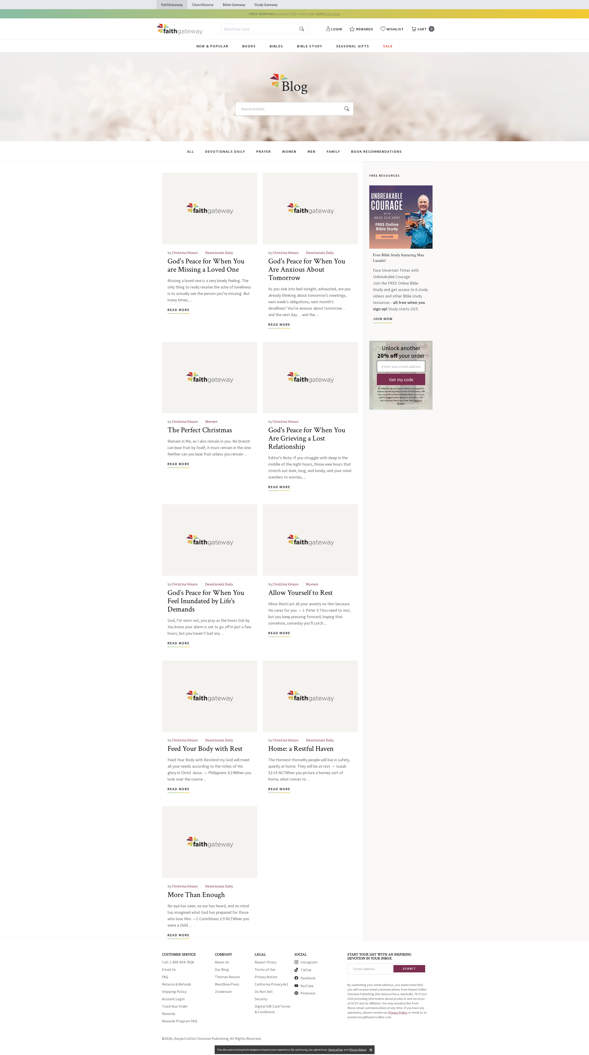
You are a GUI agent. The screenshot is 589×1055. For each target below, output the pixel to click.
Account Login (173, 999)
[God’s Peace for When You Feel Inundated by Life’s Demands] (209, 540)
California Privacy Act (271, 984)
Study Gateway (265, 4)
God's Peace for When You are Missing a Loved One (205, 265)
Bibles (276, 46)
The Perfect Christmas (199, 430)
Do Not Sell (264, 991)
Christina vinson (185, 252)
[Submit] (302, 29)
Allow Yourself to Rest (300, 592)
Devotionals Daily (225, 151)
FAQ (165, 976)
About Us (222, 962)
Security (261, 999)
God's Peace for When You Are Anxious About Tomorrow (306, 269)
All (190, 151)
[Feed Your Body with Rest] (209, 696)
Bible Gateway (234, 4)
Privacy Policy (397, 1012)
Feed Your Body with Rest (205, 748)
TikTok (305, 970)
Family (333, 151)
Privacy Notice (266, 976)
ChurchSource (203, 4)
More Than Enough (196, 894)
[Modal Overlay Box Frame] (401, 375)
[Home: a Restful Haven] (310, 696)
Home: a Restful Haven (301, 748)
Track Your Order (175, 1006)
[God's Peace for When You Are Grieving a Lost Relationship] (310, 377)
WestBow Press (227, 984)
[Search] (347, 108)
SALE (388, 46)
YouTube (307, 985)
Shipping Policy (174, 991)
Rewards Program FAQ (179, 1021)
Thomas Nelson (227, 976)
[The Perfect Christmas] (209, 377)
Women (289, 151)
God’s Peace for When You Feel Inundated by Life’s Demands (205, 601)
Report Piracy (265, 962)
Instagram (308, 962)
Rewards (168, 1013)
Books (249, 46)
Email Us (169, 969)
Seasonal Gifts (352, 46)
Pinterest (308, 993)
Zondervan (223, 991)
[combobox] (264, 29)
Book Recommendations (376, 151)
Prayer (263, 151)
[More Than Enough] (209, 842)
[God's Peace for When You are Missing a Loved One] (209, 208)
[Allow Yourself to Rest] (310, 540)
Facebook (307, 978)
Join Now (383, 318)
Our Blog (222, 969)
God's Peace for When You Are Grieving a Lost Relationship (306, 438)
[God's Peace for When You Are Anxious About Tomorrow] (310, 208)
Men (312, 151)
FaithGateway (172, 4)
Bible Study (309, 46)
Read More (178, 309)
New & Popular (212, 46)
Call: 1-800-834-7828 (178, 962)
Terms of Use (265, 969)
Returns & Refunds (176, 984)
